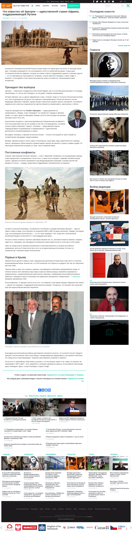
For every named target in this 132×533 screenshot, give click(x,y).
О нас (114, 509)
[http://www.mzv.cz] (80, 527)
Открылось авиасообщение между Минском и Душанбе (109, 114)
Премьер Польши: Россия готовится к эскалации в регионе (15, 419)
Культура (71, 454)
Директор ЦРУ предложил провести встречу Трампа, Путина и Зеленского (72, 419)
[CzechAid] (107, 527)
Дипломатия (51, 396)
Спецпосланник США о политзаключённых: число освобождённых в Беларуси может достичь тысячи (33, 485)
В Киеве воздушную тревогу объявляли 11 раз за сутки (64, 437)
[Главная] (21, 5)
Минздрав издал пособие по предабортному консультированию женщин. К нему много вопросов (107, 81)
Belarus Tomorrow (55, 1)
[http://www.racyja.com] (54, 527)
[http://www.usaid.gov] (61, 527)
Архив (54, 509)
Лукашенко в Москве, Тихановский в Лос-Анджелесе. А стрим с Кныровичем (52, 485)
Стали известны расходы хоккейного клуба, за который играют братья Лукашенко (97, 494)
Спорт (91, 454)
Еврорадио (6, 18)
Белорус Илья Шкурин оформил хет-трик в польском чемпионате (110, 23)
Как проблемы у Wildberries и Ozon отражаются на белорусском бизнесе (54, 494)
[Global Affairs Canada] (92, 527)
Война (38, 6)
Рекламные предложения (103, 509)
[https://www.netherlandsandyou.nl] (40, 527)
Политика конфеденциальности (66, 519)
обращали (76, 276)
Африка (59, 396)
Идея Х (62, 1)
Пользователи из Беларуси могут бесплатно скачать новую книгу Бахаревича (76, 484)
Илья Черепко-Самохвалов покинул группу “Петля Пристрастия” (119, 474)
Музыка (113, 454)
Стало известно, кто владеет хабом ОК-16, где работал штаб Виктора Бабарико (33, 494)
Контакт (90, 509)
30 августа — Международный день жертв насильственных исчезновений (32, 475)
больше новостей (124, 45)
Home (32, 6)
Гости (48, 1)
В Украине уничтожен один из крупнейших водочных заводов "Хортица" (64, 444)
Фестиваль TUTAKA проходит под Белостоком (119, 482)
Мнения (63, 6)
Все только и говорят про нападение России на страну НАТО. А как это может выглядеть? (44, 419)
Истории (55, 6)
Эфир (72, 1)
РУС (125, 1)
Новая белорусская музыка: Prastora (119, 489)
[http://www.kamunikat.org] (70, 527)
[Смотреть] (4, 418)
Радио (41, 509)
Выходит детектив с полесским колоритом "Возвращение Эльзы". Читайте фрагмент (104, 218)
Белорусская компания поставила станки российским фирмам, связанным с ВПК (22, 437)
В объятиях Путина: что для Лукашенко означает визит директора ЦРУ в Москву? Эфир (63, 430)
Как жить (46, 6)
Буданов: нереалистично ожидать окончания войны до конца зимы (23, 445)
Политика (24, 18)
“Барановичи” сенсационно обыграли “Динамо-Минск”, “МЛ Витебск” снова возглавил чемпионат (109, 17)
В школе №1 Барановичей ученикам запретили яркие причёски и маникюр (110, 29)
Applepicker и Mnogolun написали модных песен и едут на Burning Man (75, 493)
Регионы (47, 509)
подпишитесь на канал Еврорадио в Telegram (65, 375)
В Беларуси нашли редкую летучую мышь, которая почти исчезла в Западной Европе (109, 34)
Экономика (51, 454)
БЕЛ (121, 1)
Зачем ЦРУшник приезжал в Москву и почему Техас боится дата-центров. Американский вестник (108, 249)
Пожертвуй (34, 509)
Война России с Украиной (37, 396)
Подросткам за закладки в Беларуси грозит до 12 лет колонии (110, 40)
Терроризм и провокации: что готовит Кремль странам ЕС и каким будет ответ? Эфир (21, 430)
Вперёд (131, 527)
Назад (1, 527)
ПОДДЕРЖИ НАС (74, 6)
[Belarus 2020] (19, 527)
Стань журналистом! (22, 509)
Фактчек (67, 1)
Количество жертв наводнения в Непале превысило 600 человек (108, 347)
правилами (89, 516)
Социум (6, 454)
